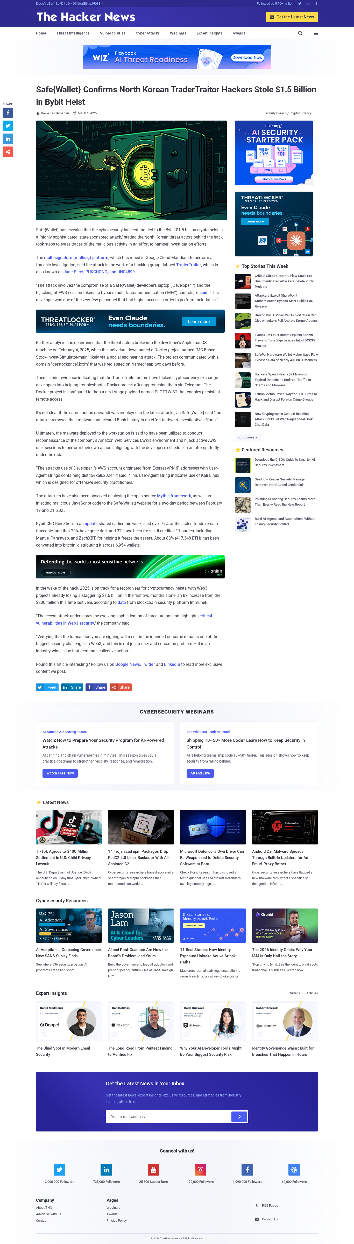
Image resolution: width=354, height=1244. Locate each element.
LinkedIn (172, 664)
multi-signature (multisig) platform (76, 257)
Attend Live (200, 773)
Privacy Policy (117, 1220)
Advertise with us (48, 1214)
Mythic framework (174, 495)
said (203, 292)
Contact (41, 1220)
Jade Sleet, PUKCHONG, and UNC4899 (99, 271)
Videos (295, 993)
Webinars (178, 33)
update (91, 523)
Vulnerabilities (113, 33)
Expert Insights (210, 33)
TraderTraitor (188, 264)
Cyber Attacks (148, 33)
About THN (44, 1208)
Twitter (148, 664)
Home (41, 33)
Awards (239, 33)
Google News (127, 664)
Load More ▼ (248, 437)
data (122, 602)
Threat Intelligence (73, 33)
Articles (312, 993)
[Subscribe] (239, 1117)
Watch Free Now (60, 773)
